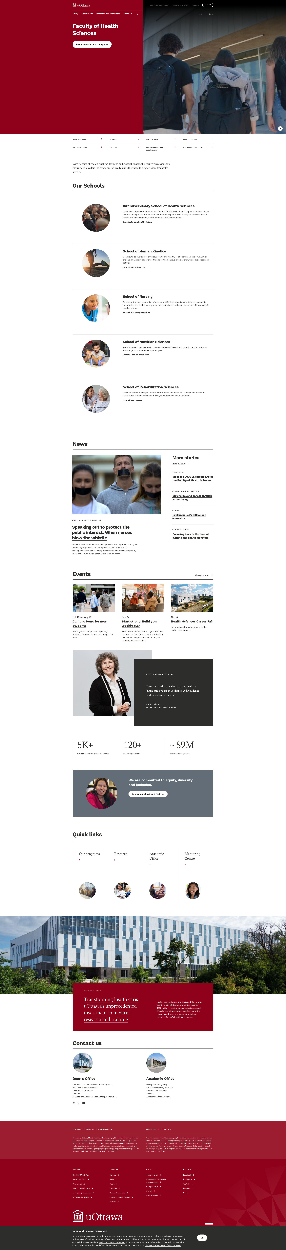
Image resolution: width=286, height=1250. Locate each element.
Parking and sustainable (156, 1180)
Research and (119, 1197)
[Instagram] (74, 1103)
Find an (79, 1184)
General (79, 1179)
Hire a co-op (81, 1188)
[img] (81, 5)
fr (201, 14)
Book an (152, 1195)
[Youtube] (83, 1103)
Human (117, 1193)
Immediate (81, 1197)
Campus (152, 1175)
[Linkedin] (79, 1103)
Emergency (82, 1193)
